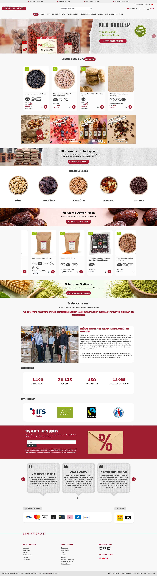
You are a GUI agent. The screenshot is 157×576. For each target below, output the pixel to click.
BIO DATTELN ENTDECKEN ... (78, 222)
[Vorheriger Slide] (3, 36)
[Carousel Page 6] (83, 51)
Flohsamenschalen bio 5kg (35, 258)
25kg (27, 99)
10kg (27, 263)
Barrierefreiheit (65, 564)
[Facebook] (104, 548)
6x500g (38, 99)
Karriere (25, 557)
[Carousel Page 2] (75, 51)
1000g (84, 265)
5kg (33, 99)
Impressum (64, 548)
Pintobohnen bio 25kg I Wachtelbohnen (62, 95)
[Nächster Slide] (154, 36)
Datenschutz (65, 550)
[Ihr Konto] (144, 8)
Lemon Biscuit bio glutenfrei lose (92, 95)
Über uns (26, 548)
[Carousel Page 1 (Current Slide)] (77, 498)
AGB (62, 552)
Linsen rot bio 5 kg (60, 258)
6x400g (38, 263)
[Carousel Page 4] (79, 51)
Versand (63, 555)
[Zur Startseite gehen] (14, 8)
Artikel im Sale (90, 59)
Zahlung (63, 557)
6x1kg (118, 100)
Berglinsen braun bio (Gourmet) (117, 259)
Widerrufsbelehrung (67, 559)
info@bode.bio (126, 573)
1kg (66, 100)
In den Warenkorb (45, 107)
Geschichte (26, 550)
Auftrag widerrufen (67, 561)
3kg (83, 99)
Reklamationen (27, 555)
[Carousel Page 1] (73, 51)
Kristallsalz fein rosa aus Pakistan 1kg (119, 95)
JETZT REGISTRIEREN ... (78, 162)
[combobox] (76, 8)
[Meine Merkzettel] (140, 8)
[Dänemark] (107, 558)
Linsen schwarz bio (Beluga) (35, 94)
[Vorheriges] (21, 88)
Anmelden (32, 445)
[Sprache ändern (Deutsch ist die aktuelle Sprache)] (152, 4)
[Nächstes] (135, 88)
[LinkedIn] (108, 548)
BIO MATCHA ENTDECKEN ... (78, 293)
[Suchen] (91, 8)
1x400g (28, 268)
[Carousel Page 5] (81, 51)
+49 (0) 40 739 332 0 (114, 573)
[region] (78, 36)
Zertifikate (26, 559)
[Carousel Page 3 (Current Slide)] (77, 51)
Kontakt (25, 552)
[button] (100, 558)
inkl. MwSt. (132, 9)
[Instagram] (100, 548)
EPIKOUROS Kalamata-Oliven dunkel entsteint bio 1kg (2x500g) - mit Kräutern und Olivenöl (92, 259)
